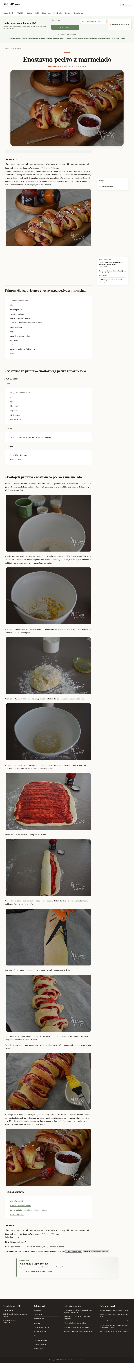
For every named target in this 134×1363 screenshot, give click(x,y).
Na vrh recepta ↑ (104, 183)
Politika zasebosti (40, 1331)
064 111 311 (7, 1323)
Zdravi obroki (46, 13)
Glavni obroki (9, 13)
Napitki (37, 13)
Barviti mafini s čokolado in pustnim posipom (28, 1209)
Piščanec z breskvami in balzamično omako (78, 1331)
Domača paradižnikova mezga (18, 38)
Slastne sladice (16, 48)
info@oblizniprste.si (9, 1320)
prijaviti (49, 1271)
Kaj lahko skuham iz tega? (120, 24)
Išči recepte (126, 5)
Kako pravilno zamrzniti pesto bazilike (76, 1327)
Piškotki (36, 1336)
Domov (7, 48)
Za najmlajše (57, 13)
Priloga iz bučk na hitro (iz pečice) (75, 1323)
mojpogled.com (39, 1314)
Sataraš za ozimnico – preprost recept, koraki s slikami (81, 38)
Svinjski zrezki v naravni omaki (117, 1310)
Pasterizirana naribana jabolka (55, 38)
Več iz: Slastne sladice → (106, 186)
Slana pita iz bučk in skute (119, 1331)
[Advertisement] (48, 263)
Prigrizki (20, 13)
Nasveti (68, 13)
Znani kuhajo (78, 13)
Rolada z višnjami (17, 1214)
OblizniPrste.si (8, 1310)
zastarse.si (37, 1310)
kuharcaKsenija (53, 66)
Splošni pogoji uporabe (41, 1327)
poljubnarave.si (39, 1319)
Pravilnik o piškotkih (40, 1340)
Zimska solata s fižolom (118, 38)
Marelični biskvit (16, 1201)
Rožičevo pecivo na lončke (20, 1205)
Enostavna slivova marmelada (36, 38)
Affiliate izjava (38, 1349)
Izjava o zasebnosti (40, 1344)
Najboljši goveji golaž (104, 38)
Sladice (29, 13)
